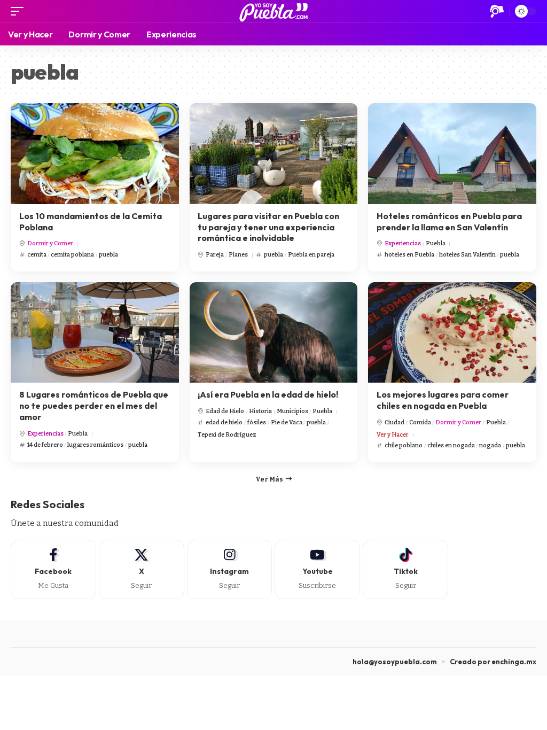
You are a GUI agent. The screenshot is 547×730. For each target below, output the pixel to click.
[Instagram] (229, 569)
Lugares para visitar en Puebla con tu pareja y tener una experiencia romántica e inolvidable (268, 227)
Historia (260, 411)
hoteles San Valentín (467, 254)
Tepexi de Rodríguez (227, 434)
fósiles (256, 422)
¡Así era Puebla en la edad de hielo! (268, 394)
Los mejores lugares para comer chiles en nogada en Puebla (443, 400)
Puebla (436, 243)
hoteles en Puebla (409, 254)
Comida (420, 422)
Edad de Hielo (225, 411)
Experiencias (403, 243)
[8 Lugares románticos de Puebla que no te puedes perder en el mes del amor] (95, 332)
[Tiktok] (405, 569)
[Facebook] (53, 569)
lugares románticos (95, 444)
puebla (108, 254)
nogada (490, 445)
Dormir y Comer (50, 243)
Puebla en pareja (311, 254)
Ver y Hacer (393, 434)
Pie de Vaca (286, 422)
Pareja (215, 254)
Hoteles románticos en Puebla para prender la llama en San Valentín (449, 221)
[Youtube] (317, 569)
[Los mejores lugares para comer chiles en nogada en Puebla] (452, 332)
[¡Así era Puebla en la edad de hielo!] (274, 332)
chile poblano (404, 445)
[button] (20, 11)
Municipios (292, 411)
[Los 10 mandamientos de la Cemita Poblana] (95, 153)
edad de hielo (224, 422)
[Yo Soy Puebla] (274, 11)
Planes (238, 254)
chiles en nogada (451, 445)
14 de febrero (45, 444)
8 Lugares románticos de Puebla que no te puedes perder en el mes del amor (93, 405)
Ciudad (394, 422)
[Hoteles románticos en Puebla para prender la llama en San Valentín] (452, 153)
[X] (141, 569)
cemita (36, 254)
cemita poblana (72, 254)
